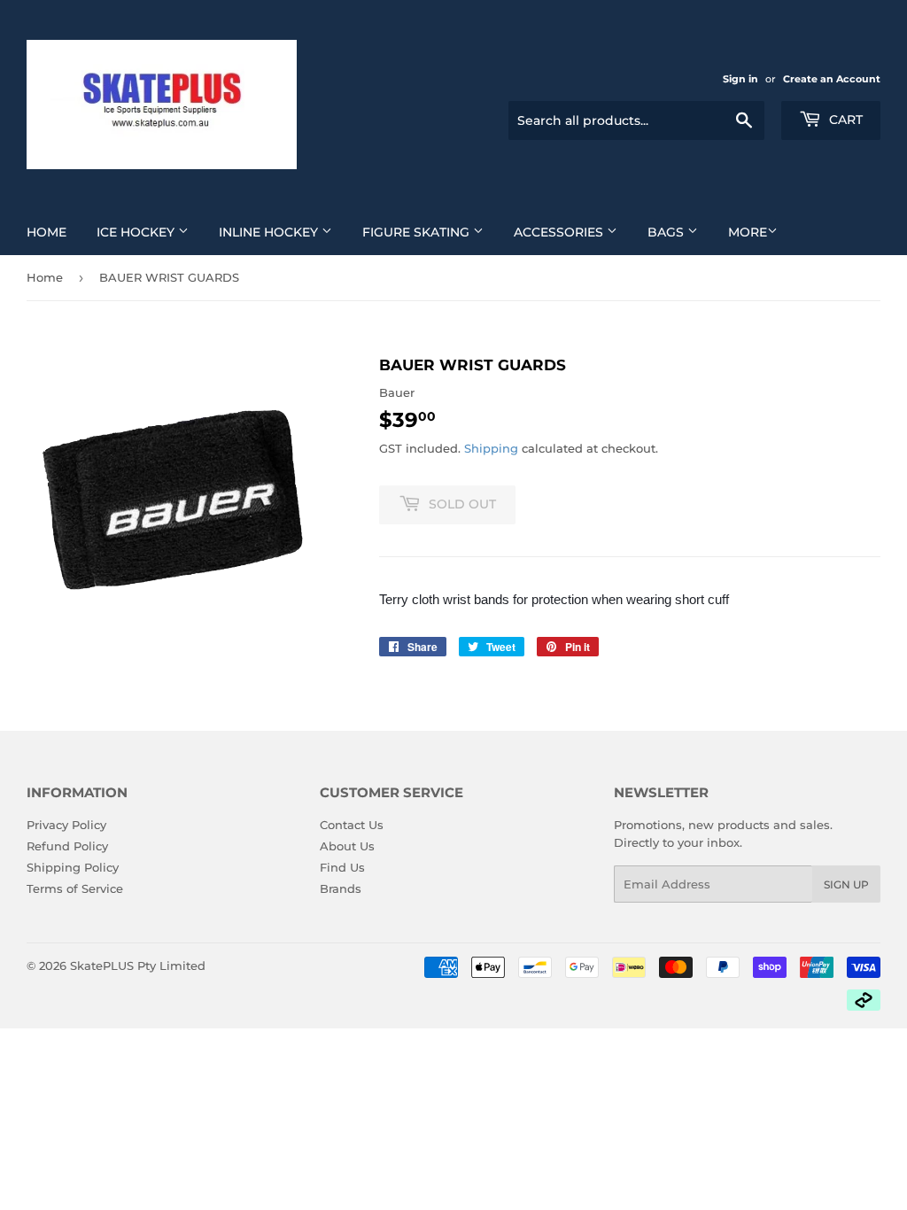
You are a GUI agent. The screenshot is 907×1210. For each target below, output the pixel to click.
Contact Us (352, 825)
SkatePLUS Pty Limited (137, 965)
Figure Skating (417, 232)
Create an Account (831, 79)
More (747, 232)
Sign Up (846, 884)
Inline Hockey (270, 232)
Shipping (491, 448)
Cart (844, 120)
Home (46, 232)
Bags (667, 232)
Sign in (740, 79)
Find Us (342, 867)
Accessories (560, 232)
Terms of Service (75, 888)
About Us (347, 846)
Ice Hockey (137, 232)
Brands (340, 888)
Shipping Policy (73, 867)
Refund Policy (67, 846)
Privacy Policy (66, 825)
